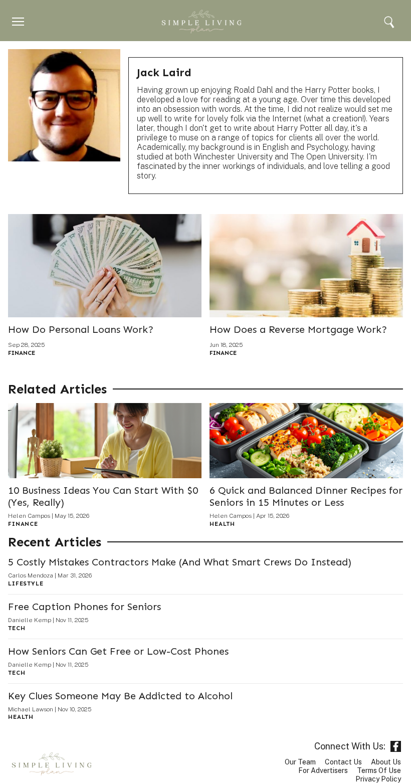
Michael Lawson (30, 709)
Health (222, 523)
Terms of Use (379, 770)
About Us (386, 762)
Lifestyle (26, 583)
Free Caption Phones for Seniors (84, 607)
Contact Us (343, 762)
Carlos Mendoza (30, 575)
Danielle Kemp (29, 620)
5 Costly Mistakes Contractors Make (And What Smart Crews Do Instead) (179, 562)
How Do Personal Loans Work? (80, 329)
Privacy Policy (378, 779)
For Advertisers (323, 770)
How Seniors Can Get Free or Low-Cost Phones (118, 651)
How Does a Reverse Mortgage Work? (298, 329)
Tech (16, 628)
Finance (21, 352)
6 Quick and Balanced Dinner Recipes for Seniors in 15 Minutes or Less (306, 496)
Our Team (300, 762)
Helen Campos (29, 515)
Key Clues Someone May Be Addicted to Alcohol (120, 696)
